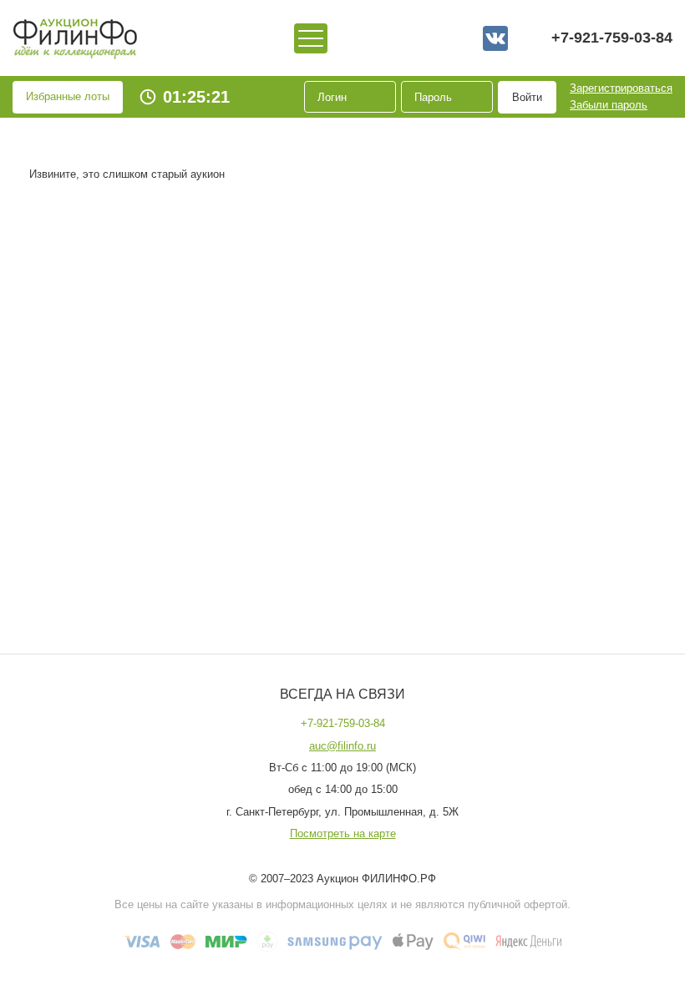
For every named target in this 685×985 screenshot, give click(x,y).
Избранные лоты (67, 96)
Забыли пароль (608, 105)
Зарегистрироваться (621, 88)
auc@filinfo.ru (342, 746)
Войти (527, 97)
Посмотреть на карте (343, 834)
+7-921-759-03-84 (611, 38)
